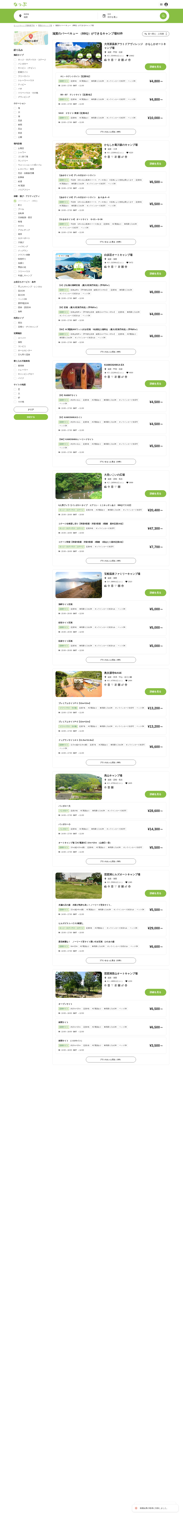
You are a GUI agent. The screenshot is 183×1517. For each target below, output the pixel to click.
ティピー (22, 84)
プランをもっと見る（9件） (111, 763)
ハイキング (23, 246)
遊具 (20, 234)
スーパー (22, 338)
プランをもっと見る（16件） (111, 242)
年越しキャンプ (25, 275)
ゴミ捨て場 (23, 156)
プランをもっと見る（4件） (111, 561)
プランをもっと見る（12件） (111, 960)
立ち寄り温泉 (24, 354)
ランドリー (23, 161)
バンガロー (23, 64)
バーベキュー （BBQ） (28, 201)
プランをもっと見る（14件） (111, 462)
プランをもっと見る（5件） (111, 861)
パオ (20, 88)
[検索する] (163, 15)
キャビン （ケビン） (27, 68)
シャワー (22, 152)
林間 (20, 125)
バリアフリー (24, 190)
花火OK (21, 291)
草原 (20, 133)
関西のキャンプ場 (45, 25)
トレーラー (23, 370)
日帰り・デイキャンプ (28, 327)
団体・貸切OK (24, 307)
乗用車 (21, 366)
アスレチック (24, 230)
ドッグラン (23, 250)
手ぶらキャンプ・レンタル (30, 286)
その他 (21, 402)
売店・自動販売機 (26, 173)
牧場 (20, 221)
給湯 (20, 181)
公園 (20, 137)
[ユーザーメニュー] (163, 4)
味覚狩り (22, 259)
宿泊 (20, 322)
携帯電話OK (23, 303)
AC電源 (21, 185)
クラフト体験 (24, 255)
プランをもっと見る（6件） (111, 352)
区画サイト (23, 72)
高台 (20, 129)
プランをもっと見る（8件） (111, 132)
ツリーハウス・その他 (28, 93)
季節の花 (22, 267)
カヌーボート (24, 238)
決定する (31, 417)
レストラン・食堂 (26, 169)
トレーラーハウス (26, 80)
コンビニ (22, 346)
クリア (31, 409)
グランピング (24, 97)
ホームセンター (25, 350)
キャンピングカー (26, 374)
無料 (20, 311)
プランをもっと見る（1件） (111, 1060)
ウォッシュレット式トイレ (30, 165)
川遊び (21, 242)
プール (21, 209)
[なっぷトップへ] (20, 4)
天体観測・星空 (25, 217)
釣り (20, 205)
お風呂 (21, 148)
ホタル (21, 226)
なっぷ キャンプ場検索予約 (24, 25)
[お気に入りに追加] (98, 46)
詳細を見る (155, 66)
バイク (21, 378)
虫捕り (21, 263)
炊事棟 (21, 177)
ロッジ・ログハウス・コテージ (32, 59)
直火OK (21, 295)
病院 (20, 342)
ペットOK (22, 299)
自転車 (21, 213)
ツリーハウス (24, 271)
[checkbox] (15, 59)
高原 (20, 120)
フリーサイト (24, 76)
